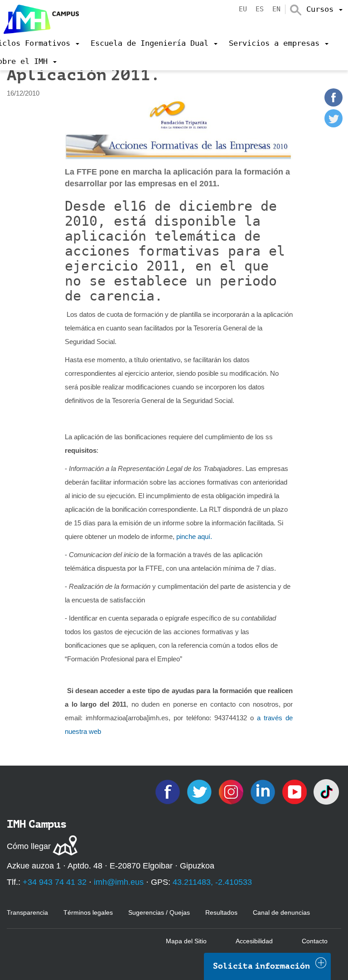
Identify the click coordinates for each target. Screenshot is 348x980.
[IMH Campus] (39, 17)
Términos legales (88, 912)
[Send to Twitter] (333, 125)
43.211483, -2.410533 (212, 882)
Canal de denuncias (281, 912)
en (276, 9)
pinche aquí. (194, 536)
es (260, 9)
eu (243, 9)
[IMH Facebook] (168, 791)
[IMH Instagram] (232, 791)
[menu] (324, 9)
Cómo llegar (29, 846)
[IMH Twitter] (200, 791)
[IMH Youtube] (295, 791)
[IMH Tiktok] (326, 791)
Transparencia (27, 912)
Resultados (221, 912)
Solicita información (261, 965)
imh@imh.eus (119, 882)
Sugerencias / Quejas (159, 912)
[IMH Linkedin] (264, 791)
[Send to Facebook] (333, 104)
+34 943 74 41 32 (55, 882)
